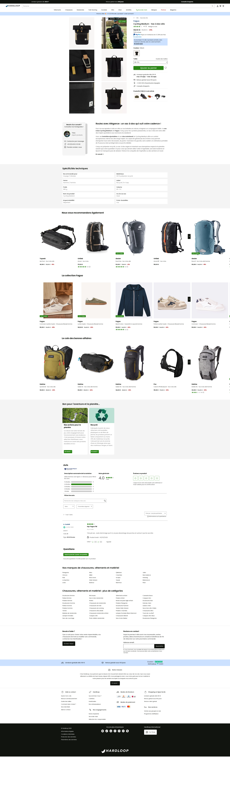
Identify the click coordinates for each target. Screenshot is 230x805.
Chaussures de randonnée (97, 603)
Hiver (120, 10)
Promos (163, 10)
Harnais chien (147, 603)
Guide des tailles (162, 59)
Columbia (119, 575)
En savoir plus (138, 43)
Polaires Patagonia (121, 603)
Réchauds (92, 595)
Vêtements (57, 10)
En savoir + (100, 154)
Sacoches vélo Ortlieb (149, 608)
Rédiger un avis (152, 26)
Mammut (119, 582)
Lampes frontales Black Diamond (126, 613)
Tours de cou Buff (148, 613)
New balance (147, 575)
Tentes (64, 610)
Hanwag (145, 577)
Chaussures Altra (148, 610)
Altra (90, 572)
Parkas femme (66, 598)
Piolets (91, 600)
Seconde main (142, 10)
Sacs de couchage (68, 618)
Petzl (144, 582)
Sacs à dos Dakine (121, 618)
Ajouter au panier (148, 68)
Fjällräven (119, 572)
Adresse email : (128, 642)
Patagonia (65, 572)
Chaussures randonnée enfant (98, 613)
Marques (154, 10)
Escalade (104, 10)
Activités (128, 10)
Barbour (91, 582)
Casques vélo (93, 615)
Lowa (64, 582)
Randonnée (80, 10)
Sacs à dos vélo (144, 17)
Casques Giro (147, 598)
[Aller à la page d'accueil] (134, 18)
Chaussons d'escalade (96, 610)
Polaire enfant (120, 598)
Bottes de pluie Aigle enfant (124, 600)
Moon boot (92, 577)
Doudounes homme (68, 603)
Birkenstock (146, 580)
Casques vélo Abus (149, 615)
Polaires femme (67, 600)
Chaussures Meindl (122, 615)
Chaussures (69, 10)
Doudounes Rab (148, 600)
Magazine (173, 10)
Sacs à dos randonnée (96, 598)
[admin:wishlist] (166, 68)
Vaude (118, 580)
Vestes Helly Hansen (122, 608)
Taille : (135, 59)
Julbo (144, 572)
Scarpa (118, 577)
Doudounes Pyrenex (122, 605)
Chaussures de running (96, 608)
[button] (81, 33)
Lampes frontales (67, 615)
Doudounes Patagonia (150, 618)
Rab (63, 577)
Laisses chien (147, 605)
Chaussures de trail (95, 605)
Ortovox (64, 575)
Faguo (136, 21)
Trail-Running (92, 10)
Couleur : (138, 48)
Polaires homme (67, 608)
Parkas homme (67, 605)
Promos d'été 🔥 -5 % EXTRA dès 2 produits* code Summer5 (115, 13)
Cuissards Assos (148, 595)
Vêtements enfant (121, 595)
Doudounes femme (68, 595)
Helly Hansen (93, 580)
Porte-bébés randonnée (96, 618)
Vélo (112, 10)
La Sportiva (65, 580)
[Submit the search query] (212, 6)
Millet (90, 575)
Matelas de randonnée (69, 613)
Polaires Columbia (121, 610)
